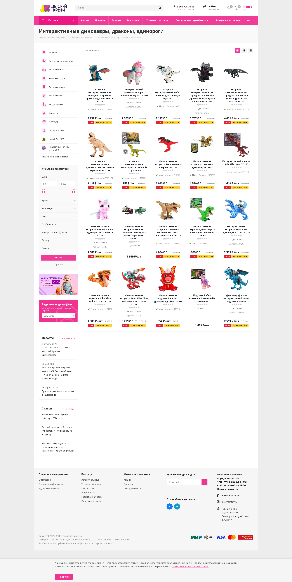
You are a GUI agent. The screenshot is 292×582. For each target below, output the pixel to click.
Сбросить (58, 264)
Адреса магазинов (49, 488)
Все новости (68, 338)
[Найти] (159, 8)
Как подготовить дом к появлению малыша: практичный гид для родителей (58, 447)
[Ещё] (248, 20)
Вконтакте (170, 506)
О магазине (45, 479)
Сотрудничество (133, 488)
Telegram (177, 506)
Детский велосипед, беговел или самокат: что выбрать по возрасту (57, 431)
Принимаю (64, 576)
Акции (127, 479)
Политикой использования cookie (190, 566)
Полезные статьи (91, 501)
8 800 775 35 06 (185, 6)
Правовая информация (51, 483)
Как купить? (87, 488)
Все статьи (69, 408)
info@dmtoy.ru (229, 501)
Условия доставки (91, 483)
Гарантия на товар (91, 496)
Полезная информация (53, 474)
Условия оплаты (90, 479)
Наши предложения (137, 474)
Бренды (128, 483)
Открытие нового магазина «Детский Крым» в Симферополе (56, 351)
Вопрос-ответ (89, 492)
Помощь (86, 474)
